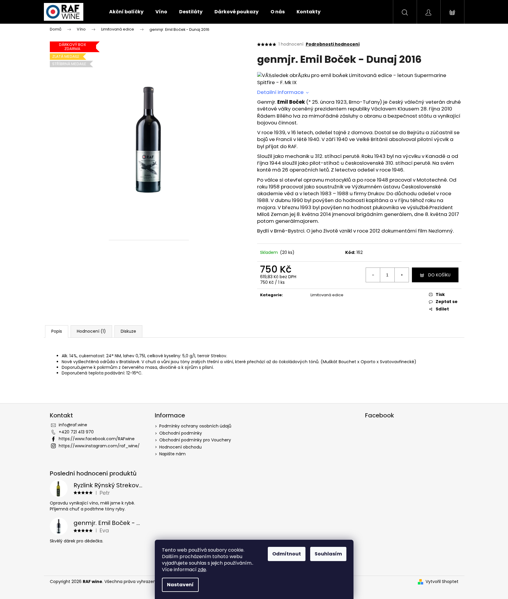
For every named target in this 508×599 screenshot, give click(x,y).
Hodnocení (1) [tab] (91, 331)
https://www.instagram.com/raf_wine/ (99, 446)
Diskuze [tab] (128, 331)
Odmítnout (286, 553)
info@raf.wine (73, 425)
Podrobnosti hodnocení (333, 44)
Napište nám (172, 454)
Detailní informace (281, 92)
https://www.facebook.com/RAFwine (97, 439)
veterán (435, 101)
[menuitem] (126, 12)
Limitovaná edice (326, 295)
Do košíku (439, 275)
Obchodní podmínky (180, 433)
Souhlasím (328, 553)
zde (202, 569)
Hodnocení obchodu (180, 447)
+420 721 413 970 (76, 432)
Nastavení (180, 584)
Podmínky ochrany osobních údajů (195, 426)
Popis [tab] (56, 331)
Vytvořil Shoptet (442, 581)
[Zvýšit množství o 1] (401, 275)
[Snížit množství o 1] (373, 275)
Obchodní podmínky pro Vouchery (195, 440)
